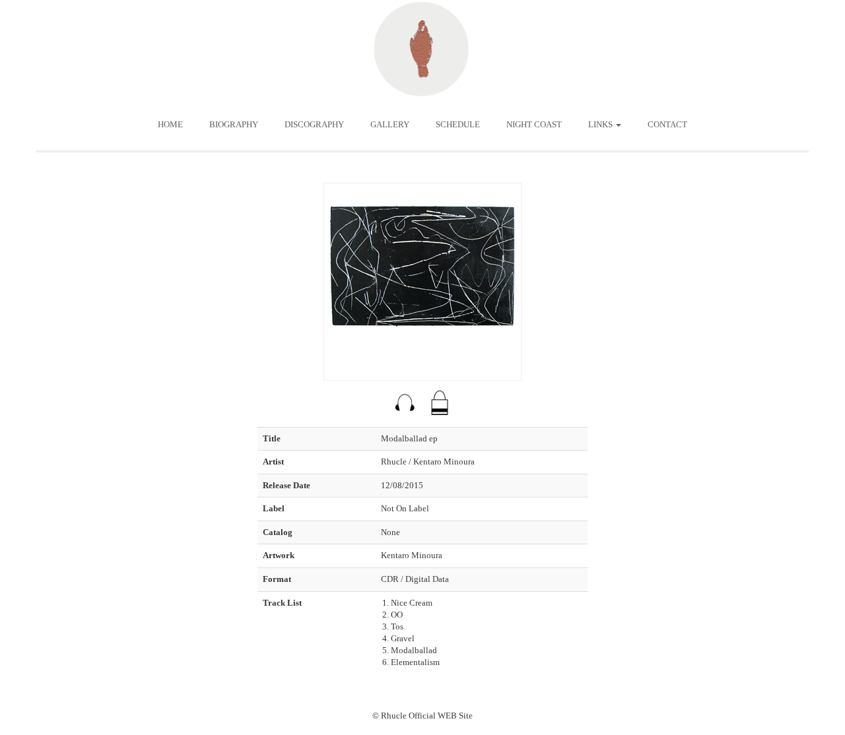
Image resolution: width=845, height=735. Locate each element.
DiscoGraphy (314, 124)
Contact (667, 124)
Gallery (389, 124)
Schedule (458, 124)
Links (601, 124)
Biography (233, 124)
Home (170, 124)
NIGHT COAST (534, 124)
